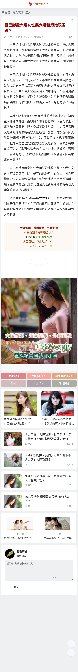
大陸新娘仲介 (39, 376)
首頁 (7, 12)
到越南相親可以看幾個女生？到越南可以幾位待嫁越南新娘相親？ (57, 423)
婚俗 (13, 383)
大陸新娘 (45, 198)
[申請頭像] (69, 553)
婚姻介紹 (39, 383)
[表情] (61, 578)
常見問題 (18, 12)
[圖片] (67, 578)
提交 (16, 587)
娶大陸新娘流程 (64, 376)
